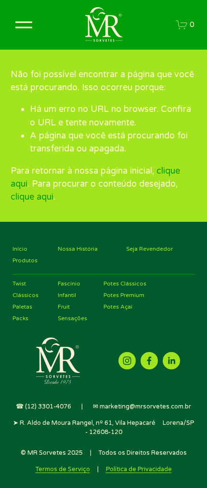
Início (20, 248)
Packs (20, 318)
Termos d (49, 469)
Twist (19, 283)
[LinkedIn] (171, 360)
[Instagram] (127, 360)
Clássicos (26, 295)
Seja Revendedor (149, 248)
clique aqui (32, 196)
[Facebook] (149, 360)
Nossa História (78, 248)
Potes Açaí (118, 306)
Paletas (22, 306)
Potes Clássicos (125, 283)
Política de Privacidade (139, 469)
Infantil (67, 295)
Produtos (25, 260)
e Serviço (76, 469)
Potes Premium (124, 295)
